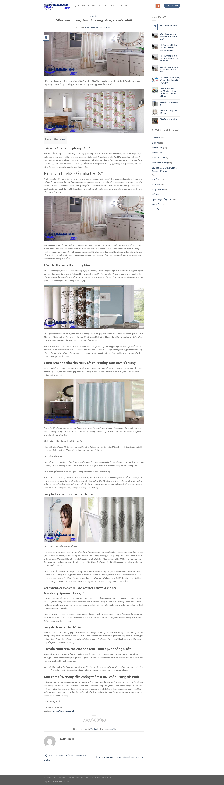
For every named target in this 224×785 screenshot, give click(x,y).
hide (63, 139)
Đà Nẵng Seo (107, 28)
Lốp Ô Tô (156, 179)
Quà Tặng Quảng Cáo (162, 199)
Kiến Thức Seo (111, 6)
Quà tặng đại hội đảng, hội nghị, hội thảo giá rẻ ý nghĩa (170, 80)
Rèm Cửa (93, 16)
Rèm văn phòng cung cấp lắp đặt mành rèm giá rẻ (118, 757)
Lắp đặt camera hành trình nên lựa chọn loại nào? (169, 36)
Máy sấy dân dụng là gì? (169, 103)
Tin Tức (123, 6)
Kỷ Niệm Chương (160, 162)
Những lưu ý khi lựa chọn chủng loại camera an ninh (168, 47)
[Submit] (158, 6)
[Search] (75, 5)
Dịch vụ (81, 6)
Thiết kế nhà (100, 778)
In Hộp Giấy (157, 147)
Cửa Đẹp (156, 137)
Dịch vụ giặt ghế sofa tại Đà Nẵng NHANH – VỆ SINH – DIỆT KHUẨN (169, 92)
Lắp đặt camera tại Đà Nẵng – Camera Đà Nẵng (165, 169)
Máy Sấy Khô (158, 189)
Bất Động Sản (94, 6)
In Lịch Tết (157, 152)
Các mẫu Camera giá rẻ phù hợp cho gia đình (169, 69)
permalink (111, 729)
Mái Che (156, 184)
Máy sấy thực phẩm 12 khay (168, 111)
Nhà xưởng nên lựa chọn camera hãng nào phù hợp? (169, 58)
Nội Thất (156, 194)
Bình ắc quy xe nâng (168, 119)
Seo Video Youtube (168, 25)
